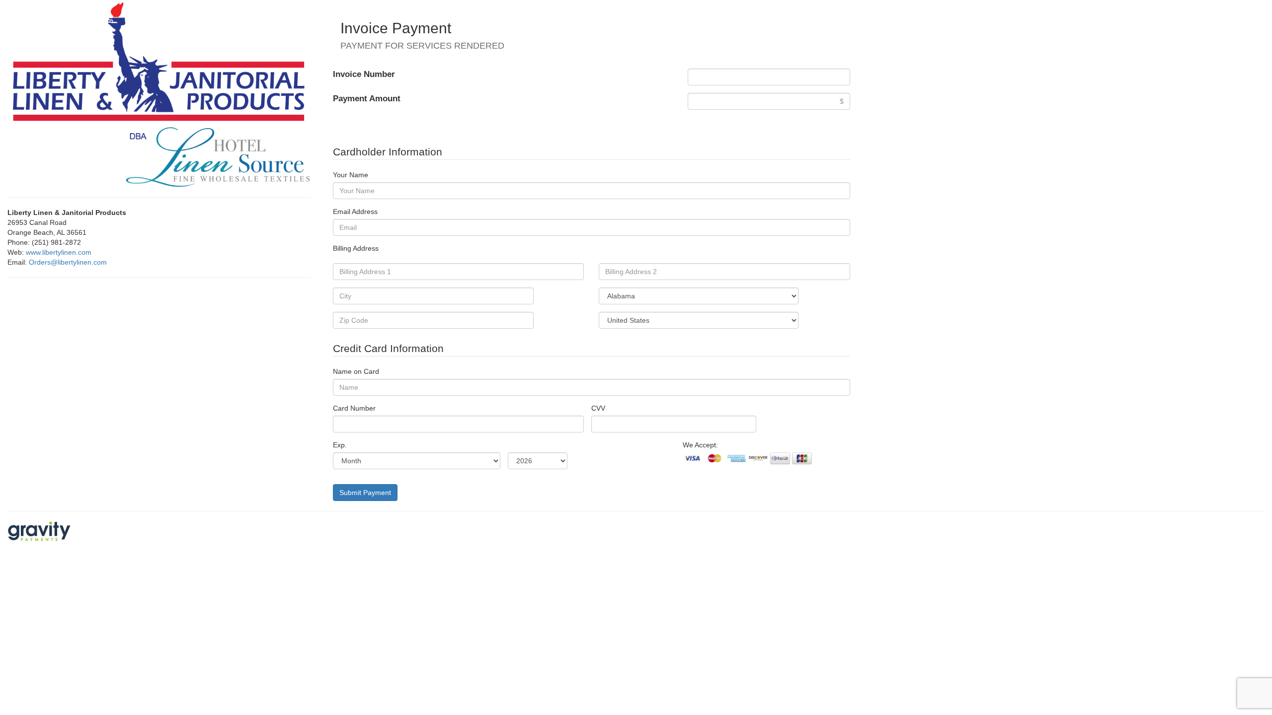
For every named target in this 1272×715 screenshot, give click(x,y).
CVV (598, 408)
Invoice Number (364, 74)
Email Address (355, 211)
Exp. (340, 445)
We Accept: (700, 445)
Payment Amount (366, 98)
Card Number (354, 408)
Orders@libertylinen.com (68, 262)
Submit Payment (365, 493)
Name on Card (356, 371)
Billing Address (356, 248)
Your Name (350, 175)
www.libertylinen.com (58, 252)
